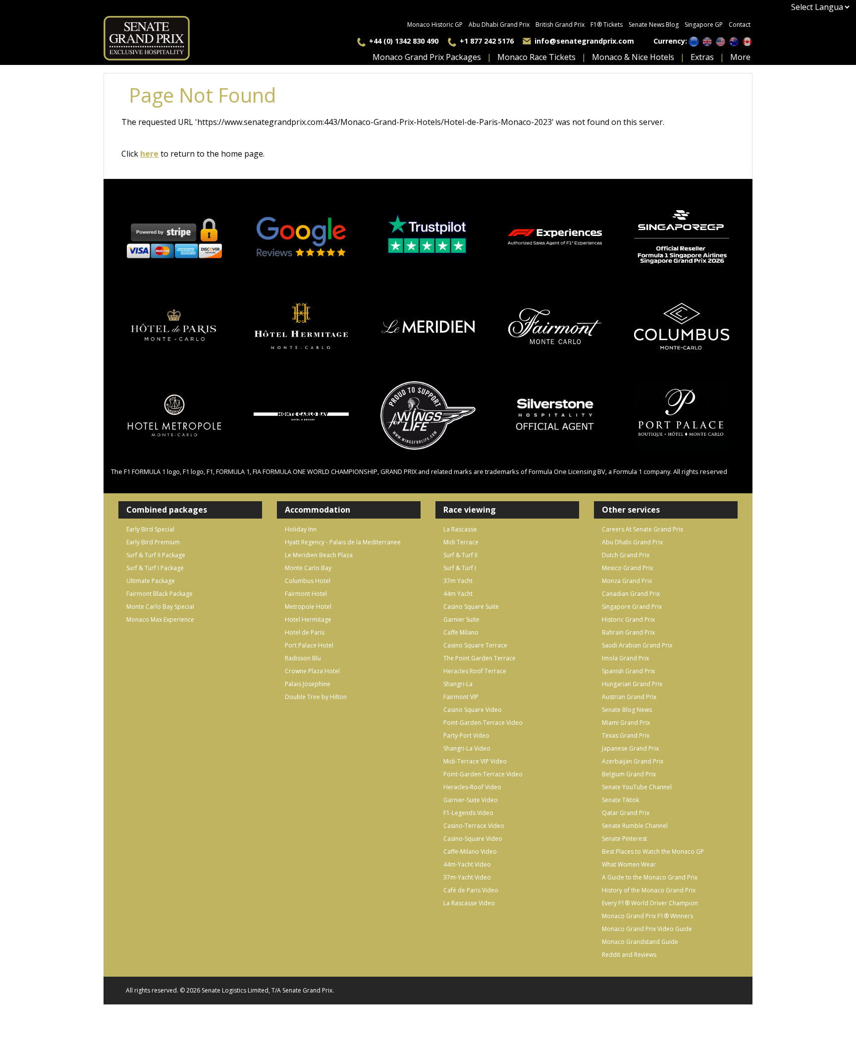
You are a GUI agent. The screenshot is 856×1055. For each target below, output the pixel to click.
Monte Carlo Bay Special (160, 606)
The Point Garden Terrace (479, 658)
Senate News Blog (654, 24)
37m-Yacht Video (467, 877)
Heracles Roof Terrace (474, 671)
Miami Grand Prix (626, 722)
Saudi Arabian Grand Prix (637, 645)
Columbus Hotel (307, 581)
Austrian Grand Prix (629, 697)
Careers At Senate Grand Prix (642, 529)
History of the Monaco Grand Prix (649, 890)
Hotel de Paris (304, 632)
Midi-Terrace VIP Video (475, 761)
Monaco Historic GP (435, 24)
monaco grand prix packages (427, 57)
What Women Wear (629, 864)
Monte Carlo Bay (308, 568)
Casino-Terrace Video (473, 825)
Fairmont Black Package (159, 593)
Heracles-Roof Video (472, 787)
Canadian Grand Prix (631, 593)
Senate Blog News (627, 709)
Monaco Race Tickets (536, 57)
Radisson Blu (303, 658)
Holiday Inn (301, 529)
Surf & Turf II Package (155, 555)
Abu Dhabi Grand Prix (499, 24)
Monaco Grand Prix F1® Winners (647, 916)
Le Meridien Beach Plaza (319, 555)
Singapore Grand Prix (632, 606)
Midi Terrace (461, 542)
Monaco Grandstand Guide (640, 942)
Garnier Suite (461, 619)
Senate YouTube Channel (637, 787)
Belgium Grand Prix (629, 774)
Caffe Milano (461, 632)
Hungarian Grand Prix (632, 684)
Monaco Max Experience (160, 619)
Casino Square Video (472, 709)
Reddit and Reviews (629, 954)
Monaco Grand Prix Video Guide (647, 929)
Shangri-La (458, 684)
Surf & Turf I (459, 568)
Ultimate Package (150, 581)
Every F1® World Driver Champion (650, 903)
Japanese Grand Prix (630, 748)
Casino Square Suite (471, 606)
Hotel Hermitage (308, 619)
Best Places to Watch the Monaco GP (653, 851)
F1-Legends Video (468, 813)
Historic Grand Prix (628, 619)
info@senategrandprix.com (584, 41)
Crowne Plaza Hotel (312, 671)
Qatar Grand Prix (625, 813)
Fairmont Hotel (306, 593)
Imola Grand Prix (625, 658)
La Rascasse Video (469, 903)
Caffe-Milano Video (470, 851)
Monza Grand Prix (627, 581)
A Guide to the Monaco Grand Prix (649, 877)
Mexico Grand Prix (627, 568)
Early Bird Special (150, 529)
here (149, 153)
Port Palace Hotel (309, 645)
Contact (739, 24)
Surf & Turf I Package (155, 568)
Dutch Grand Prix (625, 555)
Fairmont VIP (461, 697)
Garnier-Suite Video (470, 800)
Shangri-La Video (466, 748)
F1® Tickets (606, 24)
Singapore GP (704, 24)
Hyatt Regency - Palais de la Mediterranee (343, 542)
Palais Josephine (307, 684)
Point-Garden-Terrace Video (483, 722)
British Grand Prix (560, 24)
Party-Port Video (466, 735)
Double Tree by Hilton (316, 697)
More (740, 57)
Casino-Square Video (472, 838)
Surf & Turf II (460, 555)
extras (702, 57)
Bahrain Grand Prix (628, 632)
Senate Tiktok (620, 800)
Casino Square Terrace (475, 645)
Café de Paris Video (470, 890)
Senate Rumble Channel (635, 825)
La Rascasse (460, 529)
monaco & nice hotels (633, 57)
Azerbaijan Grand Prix (632, 761)
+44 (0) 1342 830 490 (403, 41)
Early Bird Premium (153, 542)
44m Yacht (458, 593)
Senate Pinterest (624, 838)
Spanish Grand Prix (628, 671)
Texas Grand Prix (625, 735)
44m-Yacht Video (467, 864)
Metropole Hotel (308, 606)
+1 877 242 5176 (487, 41)
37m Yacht (458, 581)
